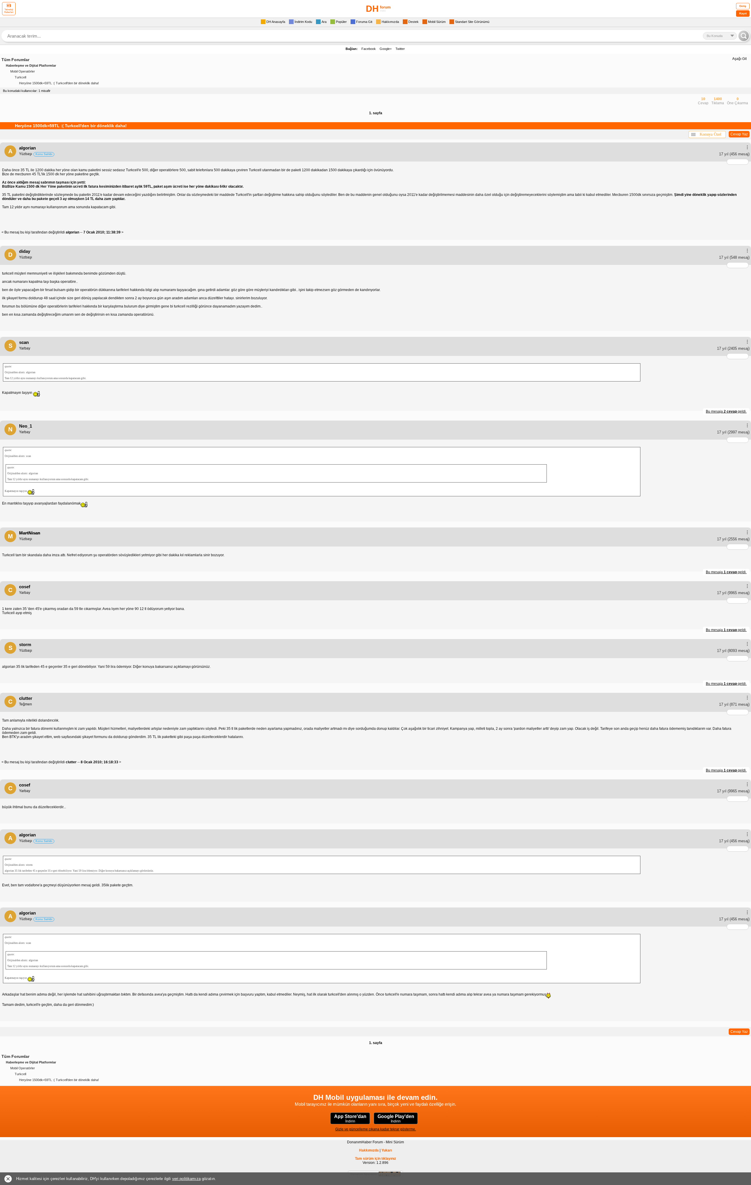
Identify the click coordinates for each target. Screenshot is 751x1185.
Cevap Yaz (739, 134)
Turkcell (20, 77)
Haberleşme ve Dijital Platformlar (31, 65)
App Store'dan (350, 1118)
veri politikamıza (186, 1178)
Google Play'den (396, 1118)
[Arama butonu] (743, 36)
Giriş (742, 6)
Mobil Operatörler (22, 71)
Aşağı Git (739, 59)
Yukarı (386, 1150)
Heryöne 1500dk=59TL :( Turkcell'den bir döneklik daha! (59, 83)
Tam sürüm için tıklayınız (375, 1159)
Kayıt (743, 13)
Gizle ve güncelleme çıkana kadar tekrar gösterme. (375, 1129)
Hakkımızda (369, 1150)
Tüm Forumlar (15, 59)
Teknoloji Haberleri (8, 11)
